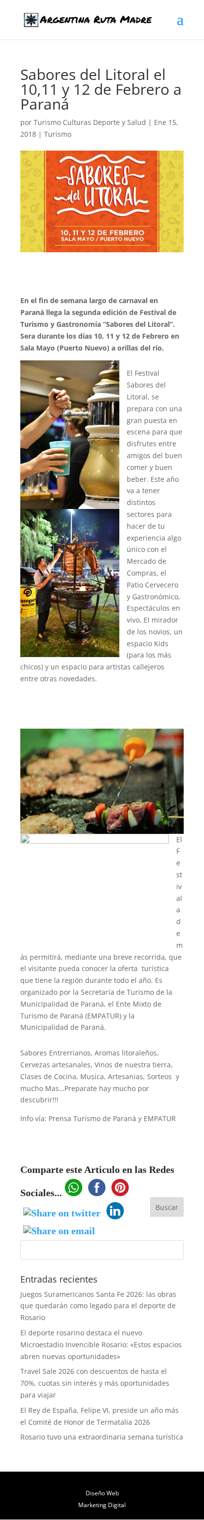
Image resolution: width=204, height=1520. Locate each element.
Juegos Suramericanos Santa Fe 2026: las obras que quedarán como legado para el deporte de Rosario (98, 1306)
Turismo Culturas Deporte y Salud (90, 122)
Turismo (57, 134)
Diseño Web (102, 1493)
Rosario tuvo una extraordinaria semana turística (101, 1437)
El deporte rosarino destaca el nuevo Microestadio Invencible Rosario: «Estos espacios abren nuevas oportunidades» (101, 1344)
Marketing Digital (102, 1505)
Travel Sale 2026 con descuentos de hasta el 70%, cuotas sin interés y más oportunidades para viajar (94, 1383)
